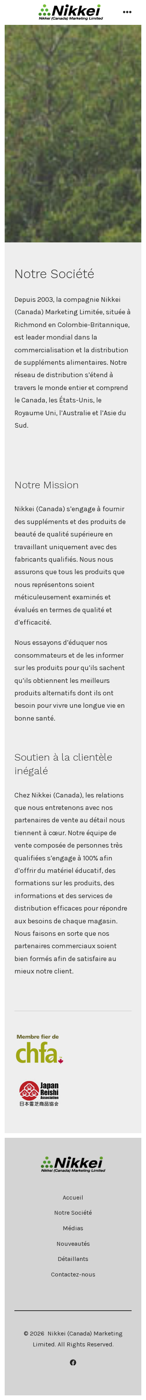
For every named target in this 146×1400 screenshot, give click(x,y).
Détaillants (73, 1258)
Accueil (73, 1197)
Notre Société (73, 1212)
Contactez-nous (73, 1274)
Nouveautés (73, 1243)
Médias (73, 1228)
